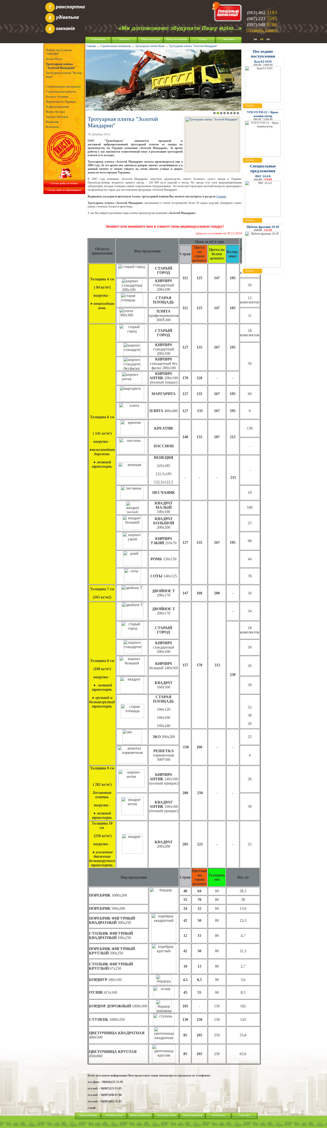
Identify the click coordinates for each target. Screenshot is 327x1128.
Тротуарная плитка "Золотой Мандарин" (61, 66)
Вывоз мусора (55, 111)
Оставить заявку (262, 30)
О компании (98, 39)
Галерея (221, 196)
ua (255, 39)
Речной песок (218, 1115)
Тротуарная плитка (166, 1115)
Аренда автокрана (88, 1115)
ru (261, 39)
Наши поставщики (176, 39)
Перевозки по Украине (61, 101)
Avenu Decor (54, 59)
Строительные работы (61, 91)
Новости (124, 39)
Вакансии (52, 122)
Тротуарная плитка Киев (150, 46)
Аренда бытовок (57, 116)
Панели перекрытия (192, 1115)
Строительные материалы (63, 86)
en (268, 39)
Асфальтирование (57, 106)
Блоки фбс (244, 1115)
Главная (91, 46)
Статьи (203, 39)
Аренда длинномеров (140, 1115)
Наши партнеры (150, 39)
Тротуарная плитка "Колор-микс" (64, 74)
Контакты (228, 39)
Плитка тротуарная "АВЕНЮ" (59, 52)
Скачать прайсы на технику (64, 183)
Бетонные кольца (114, 1115)
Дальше (249, 105)
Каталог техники (57, 96)
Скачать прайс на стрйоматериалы (64, 190)
